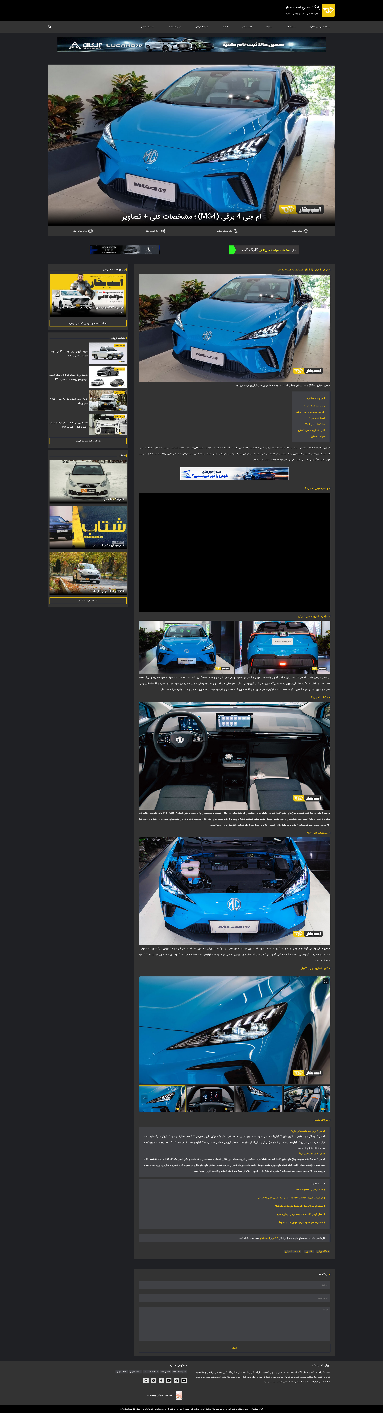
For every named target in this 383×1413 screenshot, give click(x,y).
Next (53, 295)
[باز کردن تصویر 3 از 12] (258, 1098)
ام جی (308, 1251)
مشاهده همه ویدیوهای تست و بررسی (88, 323)
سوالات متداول (317, 436)
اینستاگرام (265, 1238)
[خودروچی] (264, 250)
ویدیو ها (291, 27)
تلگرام (275, 1238)
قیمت (225, 27)
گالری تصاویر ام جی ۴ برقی (311, 430)
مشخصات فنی (147, 27)
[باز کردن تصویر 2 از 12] (210, 1098)
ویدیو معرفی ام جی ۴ (314, 406)
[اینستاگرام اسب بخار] (184, 1380)
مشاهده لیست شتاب (88, 600)
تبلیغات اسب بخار (151, 1371)
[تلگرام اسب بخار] (234, 473)
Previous (122, 295)
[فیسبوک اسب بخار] (161, 1380)
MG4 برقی (322, 1251)
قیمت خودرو (121, 1371)
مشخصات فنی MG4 (315, 424)
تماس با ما (165, 1371)
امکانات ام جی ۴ (317, 418)
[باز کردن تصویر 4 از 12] (306, 1098)
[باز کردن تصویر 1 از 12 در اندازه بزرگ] (234, 1030)
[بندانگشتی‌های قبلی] (144, 1099)
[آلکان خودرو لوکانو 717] (191, 48)
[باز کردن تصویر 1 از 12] (162, 1098)
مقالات (269, 27)
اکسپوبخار (247, 27)
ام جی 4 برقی (291, 1251)
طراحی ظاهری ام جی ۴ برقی (310, 412)
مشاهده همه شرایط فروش (88, 441)
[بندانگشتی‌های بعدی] (325, 1099)
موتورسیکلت (175, 27)
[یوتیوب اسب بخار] (168, 1380)
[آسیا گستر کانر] (124, 250)
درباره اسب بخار (179, 1371)
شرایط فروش (201, 27)
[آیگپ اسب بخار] (146, 1380)
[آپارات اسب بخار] (153, 1380)
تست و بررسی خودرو (320, 27)
